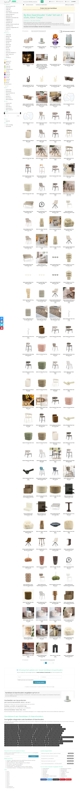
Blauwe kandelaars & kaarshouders (24, 741)
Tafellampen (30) (9, 21)
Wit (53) (7, 64)
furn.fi (8, 785)
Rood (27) (8, 72)
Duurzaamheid (64, 769)
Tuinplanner (63, 773)
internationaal (18, 765)
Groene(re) (14, 1)
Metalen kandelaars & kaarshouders (11, 726)
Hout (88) (8, 38)
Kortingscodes (64, 771)
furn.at (8, 775)
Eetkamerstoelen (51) (10, 14)
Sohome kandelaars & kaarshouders (55, 733)
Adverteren (63, 774)
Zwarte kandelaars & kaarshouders (59, 729)
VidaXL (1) (8, 94)
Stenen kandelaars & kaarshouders (42, 731)
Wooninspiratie (64, 776)
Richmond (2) (8, 91)
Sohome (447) (9, 103)
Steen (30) (8, 49)
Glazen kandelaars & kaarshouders (41, 733)
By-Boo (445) (8, 89)
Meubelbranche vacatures (66, 768)
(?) (74, 31)
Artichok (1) (8, 96)
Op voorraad (8, 126)
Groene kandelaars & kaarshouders (40, 735)
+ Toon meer (6, 30)
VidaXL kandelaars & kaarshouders (52, 745)
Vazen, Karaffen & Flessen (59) (12, 12)
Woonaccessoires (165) (10, 6)
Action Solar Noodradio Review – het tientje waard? (57, 763)
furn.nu (8, 776)
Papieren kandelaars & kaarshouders (56, 731)
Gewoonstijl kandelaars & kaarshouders (12, 739)
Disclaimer (45, 772)
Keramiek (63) (8, 41)
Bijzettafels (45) (9, 16)
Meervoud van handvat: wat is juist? (57, 761)
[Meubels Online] (23, 5)
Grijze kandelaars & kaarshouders (67, 737)
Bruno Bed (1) (8, 106)
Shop (6, 101)
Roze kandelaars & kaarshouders (42, 739)
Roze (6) (7, 77)
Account (67, 1)
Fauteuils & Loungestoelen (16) (12, 27)
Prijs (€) (6, 111)
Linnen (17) (8, 51)
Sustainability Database (11, 767)
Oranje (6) (8, 79)
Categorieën (7, 4)
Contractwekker (10, 766)
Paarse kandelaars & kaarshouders (40, 724)
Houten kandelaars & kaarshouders (11, 743)
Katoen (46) (8, 46)
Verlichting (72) (9, 11)
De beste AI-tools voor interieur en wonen (57, 756)
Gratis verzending (9, 124)
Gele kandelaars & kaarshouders (39, 737)
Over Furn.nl (45, 769)
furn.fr (8, 771)
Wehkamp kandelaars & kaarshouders (39, 726)
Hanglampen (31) (9, 19)
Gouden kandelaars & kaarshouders (52, 741)
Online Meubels (46, 768)
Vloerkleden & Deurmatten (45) (12, 17)
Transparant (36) (9, 69)
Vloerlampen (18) (9, 25)
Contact (62, 777)
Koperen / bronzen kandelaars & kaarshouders (28, 729)
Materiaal (7, 32)
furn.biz (8, 783)
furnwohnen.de (10, 786)
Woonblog (45, 771)
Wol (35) (7, 47)
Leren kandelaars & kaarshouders (39, 745)
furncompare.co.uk (10, 787)
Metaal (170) (8, 36)
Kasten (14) (8, 29)
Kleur (6, 59)
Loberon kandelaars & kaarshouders (11, 735)
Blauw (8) (8, 76)
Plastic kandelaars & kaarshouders (25, 743)
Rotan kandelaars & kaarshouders (26, 737)
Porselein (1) (8, 57)
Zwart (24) (8, 74)
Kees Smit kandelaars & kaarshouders (44, 729)
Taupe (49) (8, 66)
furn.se (8, 779)
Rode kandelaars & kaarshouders (11, 741)
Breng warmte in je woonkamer (57, 758)
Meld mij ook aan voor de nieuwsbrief (25, 679)
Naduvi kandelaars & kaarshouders (54, 724)
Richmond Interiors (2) (10, 93)
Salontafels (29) (9, 22)
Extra (6, 122)
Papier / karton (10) (10, 54)
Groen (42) (8, 67)
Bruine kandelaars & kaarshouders (11, 733)
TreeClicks (9, 760)
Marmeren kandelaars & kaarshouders (54, 726)
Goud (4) (7, 80)
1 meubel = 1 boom (65, 772)
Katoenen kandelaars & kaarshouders (28, 731)
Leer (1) (7, 55)
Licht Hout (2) (8, 84)
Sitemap (44, 773)
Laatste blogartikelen (46, 751)
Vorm (6, 119)
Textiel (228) (8, 34)
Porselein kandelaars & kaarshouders (25, 724)
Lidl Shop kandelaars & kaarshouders (11, 729)
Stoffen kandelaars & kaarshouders (55, 739)
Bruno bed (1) (8, 97)
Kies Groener (9, 764)
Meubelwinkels (46, 774)
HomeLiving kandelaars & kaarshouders (28, 739)
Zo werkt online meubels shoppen (50, 776)
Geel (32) (7, 71)
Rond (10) (8, 121)
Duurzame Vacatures (11, 765)
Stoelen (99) (8, 7)
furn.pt (8, 782)
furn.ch (8, 780)
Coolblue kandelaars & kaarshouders (53, 737)
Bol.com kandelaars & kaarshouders (54, 735)
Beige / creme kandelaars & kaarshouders (40, 743)
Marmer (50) (8, 44)
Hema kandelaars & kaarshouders (25, 726)
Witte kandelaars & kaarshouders (38, 741)
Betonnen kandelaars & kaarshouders (55, 743)
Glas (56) (7, 42)
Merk (6, 87)
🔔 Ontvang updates (39, 682)
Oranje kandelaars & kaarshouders (11, 724)
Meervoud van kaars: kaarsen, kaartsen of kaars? (57, 753)
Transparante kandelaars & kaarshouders (26, 733)
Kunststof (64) (9, 39)
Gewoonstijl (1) (9, 108)
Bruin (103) (8, 62)
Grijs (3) (7, 82)
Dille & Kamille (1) (9, 99)
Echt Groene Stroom (11, 762)
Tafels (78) (8, 9)
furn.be (8, 772)
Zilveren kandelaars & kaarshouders (26, 735)
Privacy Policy (45, 777)
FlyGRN (8, 761)
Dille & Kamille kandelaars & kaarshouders (12, 731)
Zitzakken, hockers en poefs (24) (12, 24)
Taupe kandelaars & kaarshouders (11, 745)
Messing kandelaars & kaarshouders (25, 745)
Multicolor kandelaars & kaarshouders (11, 737)
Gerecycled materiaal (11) (11, 52)
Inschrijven (33, 756)
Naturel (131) (8, 61)
